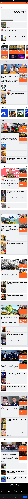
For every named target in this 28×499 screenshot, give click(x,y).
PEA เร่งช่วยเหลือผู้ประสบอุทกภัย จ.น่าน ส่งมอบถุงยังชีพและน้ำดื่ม (9, 455)
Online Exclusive (4, 107)
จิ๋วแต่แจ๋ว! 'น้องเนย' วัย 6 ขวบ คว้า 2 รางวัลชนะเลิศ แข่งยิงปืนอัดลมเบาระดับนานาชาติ (23, 138)
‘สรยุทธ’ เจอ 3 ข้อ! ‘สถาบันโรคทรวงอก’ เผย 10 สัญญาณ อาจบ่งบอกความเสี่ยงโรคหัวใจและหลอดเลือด (16, 159)
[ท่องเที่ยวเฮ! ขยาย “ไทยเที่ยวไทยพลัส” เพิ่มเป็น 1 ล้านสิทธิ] (10, 219)
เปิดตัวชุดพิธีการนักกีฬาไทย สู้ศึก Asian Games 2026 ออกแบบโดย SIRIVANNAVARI (9, 364)
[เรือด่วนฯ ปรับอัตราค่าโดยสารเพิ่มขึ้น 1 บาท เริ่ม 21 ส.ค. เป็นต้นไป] (3, 251)
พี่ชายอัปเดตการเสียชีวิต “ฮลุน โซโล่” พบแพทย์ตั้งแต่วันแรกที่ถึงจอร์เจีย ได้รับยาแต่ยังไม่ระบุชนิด (23, 129)
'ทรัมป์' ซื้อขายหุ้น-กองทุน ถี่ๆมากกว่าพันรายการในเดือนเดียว (23, 310)
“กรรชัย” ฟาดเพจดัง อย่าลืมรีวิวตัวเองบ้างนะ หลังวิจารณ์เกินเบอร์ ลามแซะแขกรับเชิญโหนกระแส (9, 409)
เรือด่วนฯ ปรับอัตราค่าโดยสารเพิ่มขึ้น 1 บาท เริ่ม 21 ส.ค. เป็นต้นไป (15, 249)
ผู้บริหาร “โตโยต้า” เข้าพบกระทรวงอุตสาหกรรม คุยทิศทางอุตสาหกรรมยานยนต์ (23, 220)
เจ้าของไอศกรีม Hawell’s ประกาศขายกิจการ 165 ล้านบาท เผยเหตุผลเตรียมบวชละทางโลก (16, 146)
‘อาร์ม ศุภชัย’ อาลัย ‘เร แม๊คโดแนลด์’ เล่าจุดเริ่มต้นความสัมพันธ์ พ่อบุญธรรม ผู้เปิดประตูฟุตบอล (17, 283)
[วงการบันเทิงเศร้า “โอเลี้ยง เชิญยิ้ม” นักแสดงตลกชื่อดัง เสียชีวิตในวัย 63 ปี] (10, 264)
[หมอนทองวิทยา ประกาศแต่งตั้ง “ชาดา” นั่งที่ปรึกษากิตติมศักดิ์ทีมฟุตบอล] (23, 362)
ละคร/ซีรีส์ (1, 489)
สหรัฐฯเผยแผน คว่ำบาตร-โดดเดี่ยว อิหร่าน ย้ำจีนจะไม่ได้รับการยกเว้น (16, 340)
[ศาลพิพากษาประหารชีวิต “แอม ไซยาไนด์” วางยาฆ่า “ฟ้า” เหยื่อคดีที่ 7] (3, 199)
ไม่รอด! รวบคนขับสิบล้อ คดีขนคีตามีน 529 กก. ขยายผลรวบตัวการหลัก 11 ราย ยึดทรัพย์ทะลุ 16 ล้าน (23, 174)
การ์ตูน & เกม (2, 491)
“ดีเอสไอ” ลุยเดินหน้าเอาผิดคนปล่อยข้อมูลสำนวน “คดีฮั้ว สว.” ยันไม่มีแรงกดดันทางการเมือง (16, 87)
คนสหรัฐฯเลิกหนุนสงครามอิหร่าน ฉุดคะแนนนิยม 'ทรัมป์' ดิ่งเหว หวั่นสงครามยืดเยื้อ (16, 329)
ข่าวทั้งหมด (8, 489)
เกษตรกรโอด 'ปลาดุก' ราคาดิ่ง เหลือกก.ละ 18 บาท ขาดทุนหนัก (23, 229)
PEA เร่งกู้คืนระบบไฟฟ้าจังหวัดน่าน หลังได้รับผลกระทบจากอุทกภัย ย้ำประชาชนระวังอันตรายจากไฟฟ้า (16, 472)
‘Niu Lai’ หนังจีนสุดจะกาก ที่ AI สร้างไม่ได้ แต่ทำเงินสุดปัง (14, 152)
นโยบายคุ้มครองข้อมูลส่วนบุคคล (16, 492)
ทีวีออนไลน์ (12, 489)
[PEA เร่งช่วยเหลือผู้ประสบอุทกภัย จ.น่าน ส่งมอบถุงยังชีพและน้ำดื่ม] (10, 447)
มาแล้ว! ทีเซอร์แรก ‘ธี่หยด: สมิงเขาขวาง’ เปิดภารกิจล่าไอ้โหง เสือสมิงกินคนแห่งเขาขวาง (23, 457)
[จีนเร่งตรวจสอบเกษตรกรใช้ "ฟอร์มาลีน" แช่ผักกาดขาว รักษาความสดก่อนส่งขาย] (10, 310)
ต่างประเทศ (3, 303)
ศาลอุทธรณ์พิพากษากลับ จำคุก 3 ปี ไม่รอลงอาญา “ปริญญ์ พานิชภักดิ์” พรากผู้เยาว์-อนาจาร (16, 192)
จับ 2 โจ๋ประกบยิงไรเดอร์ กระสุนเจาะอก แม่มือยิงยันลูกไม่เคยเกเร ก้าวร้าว (16, 204)
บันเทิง (2, 257)
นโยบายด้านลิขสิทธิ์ (15, 491)
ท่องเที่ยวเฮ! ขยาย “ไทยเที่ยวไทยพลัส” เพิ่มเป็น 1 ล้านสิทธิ (8, 226)
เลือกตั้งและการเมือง (8, 35)
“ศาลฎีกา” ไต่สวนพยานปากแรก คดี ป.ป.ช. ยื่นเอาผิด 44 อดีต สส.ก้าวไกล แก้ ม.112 (23, 79)
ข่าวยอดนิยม (3, 43)
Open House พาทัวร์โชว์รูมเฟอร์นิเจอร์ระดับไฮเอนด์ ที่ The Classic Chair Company (23, 402)
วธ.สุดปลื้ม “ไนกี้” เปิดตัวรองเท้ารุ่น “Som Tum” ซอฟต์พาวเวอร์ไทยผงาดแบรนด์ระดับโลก (16, 420)
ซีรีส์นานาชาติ (2, 490)
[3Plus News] (2, 3)
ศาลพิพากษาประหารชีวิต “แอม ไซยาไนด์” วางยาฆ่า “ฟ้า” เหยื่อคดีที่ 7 (16, 197)
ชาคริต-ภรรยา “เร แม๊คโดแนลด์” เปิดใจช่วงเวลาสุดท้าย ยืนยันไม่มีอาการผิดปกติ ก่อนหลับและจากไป (23, 265)
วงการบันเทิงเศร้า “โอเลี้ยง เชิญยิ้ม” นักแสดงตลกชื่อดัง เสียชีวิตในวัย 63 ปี (9, 272)
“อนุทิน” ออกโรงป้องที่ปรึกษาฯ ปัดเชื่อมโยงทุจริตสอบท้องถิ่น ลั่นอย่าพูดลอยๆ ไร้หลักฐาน (23, 70)
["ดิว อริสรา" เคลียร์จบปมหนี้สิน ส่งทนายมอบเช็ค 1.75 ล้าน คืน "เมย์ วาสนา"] (23, 271)
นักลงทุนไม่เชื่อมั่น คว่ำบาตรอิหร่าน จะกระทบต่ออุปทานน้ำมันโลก (15, 334)
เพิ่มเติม (26, 107)
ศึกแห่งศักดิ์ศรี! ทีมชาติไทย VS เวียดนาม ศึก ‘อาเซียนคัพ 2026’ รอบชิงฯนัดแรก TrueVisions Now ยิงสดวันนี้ (16, 374)
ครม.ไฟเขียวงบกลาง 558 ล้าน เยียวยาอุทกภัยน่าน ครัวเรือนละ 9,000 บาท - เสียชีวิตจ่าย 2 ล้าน (16, 94)
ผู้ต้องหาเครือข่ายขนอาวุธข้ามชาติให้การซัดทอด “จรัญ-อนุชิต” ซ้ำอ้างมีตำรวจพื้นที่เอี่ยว (20, 12)
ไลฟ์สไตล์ (2, 394)
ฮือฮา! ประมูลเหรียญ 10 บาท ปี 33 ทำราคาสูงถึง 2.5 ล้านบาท (9, 30)
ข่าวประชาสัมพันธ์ (9, 491)
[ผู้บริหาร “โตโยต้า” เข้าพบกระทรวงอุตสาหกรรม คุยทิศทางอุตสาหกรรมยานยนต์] (23, 216)
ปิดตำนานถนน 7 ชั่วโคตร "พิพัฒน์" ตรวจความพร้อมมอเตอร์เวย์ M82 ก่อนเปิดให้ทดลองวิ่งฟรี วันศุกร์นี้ (16, 238)
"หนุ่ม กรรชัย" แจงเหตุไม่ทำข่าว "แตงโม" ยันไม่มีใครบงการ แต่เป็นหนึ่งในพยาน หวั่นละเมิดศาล (17, 7)
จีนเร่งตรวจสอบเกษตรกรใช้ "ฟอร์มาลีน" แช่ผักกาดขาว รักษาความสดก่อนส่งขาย (9, 318)
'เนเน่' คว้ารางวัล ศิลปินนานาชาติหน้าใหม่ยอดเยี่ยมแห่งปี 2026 (15, 295)
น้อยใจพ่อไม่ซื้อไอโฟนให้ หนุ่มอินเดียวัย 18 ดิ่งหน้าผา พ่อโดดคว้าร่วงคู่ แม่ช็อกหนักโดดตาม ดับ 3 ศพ (17, 24)
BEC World (15, 489)
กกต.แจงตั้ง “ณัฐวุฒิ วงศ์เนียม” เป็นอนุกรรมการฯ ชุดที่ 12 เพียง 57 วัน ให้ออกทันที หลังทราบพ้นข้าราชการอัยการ (17, 37)
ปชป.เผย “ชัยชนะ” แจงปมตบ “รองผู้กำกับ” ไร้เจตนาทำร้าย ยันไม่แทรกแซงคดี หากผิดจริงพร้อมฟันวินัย (9, 77)
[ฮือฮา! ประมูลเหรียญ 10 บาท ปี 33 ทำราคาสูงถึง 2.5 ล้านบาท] (21, 47)
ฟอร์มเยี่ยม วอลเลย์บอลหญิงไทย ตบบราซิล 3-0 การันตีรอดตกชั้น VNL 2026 (23, 356)
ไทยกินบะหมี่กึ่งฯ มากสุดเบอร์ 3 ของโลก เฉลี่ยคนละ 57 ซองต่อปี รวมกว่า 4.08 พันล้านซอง (17, 426)
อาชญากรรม (3, 166)
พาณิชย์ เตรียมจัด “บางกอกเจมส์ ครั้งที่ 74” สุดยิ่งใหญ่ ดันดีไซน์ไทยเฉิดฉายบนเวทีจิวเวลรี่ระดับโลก (23, 448)
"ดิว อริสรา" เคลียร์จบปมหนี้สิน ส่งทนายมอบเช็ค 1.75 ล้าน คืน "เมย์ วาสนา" (23, 275)
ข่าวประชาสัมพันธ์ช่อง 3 (5, 439)
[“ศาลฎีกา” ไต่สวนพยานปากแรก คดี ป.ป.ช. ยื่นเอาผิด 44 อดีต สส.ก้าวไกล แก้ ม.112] (23, 75)
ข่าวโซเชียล (2, 120)
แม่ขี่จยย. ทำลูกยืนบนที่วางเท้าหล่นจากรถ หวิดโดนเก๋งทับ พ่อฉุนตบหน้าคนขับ (9, 136)
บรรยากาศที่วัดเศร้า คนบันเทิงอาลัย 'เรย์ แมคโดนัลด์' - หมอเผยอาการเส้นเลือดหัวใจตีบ (16, 289)
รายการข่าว (9, 490)
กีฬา (1, 348)
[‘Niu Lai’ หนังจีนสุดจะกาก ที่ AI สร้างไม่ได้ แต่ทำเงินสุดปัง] (3, 153)
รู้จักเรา (14, 490)
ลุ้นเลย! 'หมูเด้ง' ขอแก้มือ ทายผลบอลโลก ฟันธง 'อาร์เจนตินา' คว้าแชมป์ (16, 386)
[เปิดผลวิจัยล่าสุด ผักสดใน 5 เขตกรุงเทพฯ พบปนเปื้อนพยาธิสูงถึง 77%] (3, 433)
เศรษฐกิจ (2, 29)
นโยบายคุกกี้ (14, 497)
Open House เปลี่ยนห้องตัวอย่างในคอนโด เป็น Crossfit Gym (23, 411)
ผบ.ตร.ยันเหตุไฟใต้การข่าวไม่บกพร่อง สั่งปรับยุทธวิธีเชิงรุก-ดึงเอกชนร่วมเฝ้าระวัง (9, 181)
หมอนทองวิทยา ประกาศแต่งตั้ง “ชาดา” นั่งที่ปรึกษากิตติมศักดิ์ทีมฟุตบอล (23, 366)
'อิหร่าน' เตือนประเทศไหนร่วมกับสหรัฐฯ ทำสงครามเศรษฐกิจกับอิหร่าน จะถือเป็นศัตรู (23, 320)
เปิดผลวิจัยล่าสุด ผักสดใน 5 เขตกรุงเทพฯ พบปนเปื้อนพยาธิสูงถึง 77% (16, 432)
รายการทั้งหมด (5, 489)
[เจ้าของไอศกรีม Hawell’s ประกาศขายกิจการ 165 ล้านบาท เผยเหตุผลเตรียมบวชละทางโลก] (3, 147)
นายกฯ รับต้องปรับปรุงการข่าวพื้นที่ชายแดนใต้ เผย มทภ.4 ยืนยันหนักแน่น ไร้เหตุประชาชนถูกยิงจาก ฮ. (16, 100)
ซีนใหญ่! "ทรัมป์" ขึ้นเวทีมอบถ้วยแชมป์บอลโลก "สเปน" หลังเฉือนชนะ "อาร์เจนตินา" (15, 381)
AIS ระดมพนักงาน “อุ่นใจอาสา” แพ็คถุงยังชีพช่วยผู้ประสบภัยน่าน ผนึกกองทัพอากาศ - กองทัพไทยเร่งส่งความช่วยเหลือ (17, 465)
